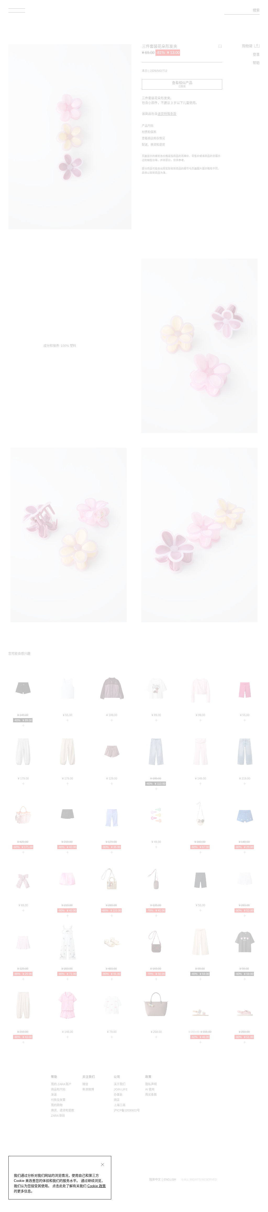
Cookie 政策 (96, 1186)
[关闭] (102, 1164)
